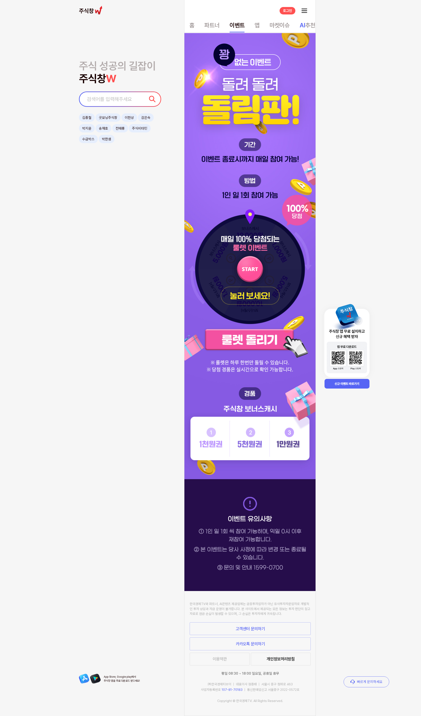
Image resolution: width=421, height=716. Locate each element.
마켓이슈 (279, 25)
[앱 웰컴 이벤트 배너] (346, 344)
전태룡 (120, 128)
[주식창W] (91, 10)
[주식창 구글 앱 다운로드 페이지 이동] (95, 679)
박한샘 (106, 139)
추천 (307, 25)
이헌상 (129, 118)
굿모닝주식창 (108, 118)
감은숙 (145, 118)
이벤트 (237, 25)
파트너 (211, 25)
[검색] (152, 98)
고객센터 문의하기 (250, 628)
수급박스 (88, 139)
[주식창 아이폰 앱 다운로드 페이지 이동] (84, 679)
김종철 (86, 118)
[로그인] (288, 10)
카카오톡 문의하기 (250, 643)
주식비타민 (139, 128)
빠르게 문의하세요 (369, 682)
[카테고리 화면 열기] (304, 11)
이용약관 (220, 658)
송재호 (103, 128)
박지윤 (86, 128)
